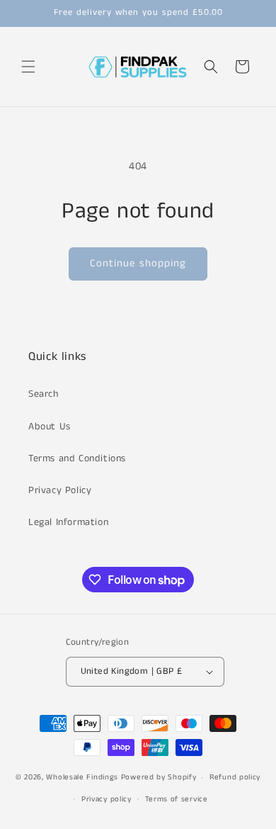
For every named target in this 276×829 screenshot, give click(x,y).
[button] (28, 66)
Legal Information (68, 522)
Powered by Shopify (159, 777)
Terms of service (176, 799)
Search (43, 394)
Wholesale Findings (82, 777)
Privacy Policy (59, 490)
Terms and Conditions (77, 458)
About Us (49, 426)
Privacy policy (106, 799)
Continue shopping (138, 263)
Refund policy (234, 777)
